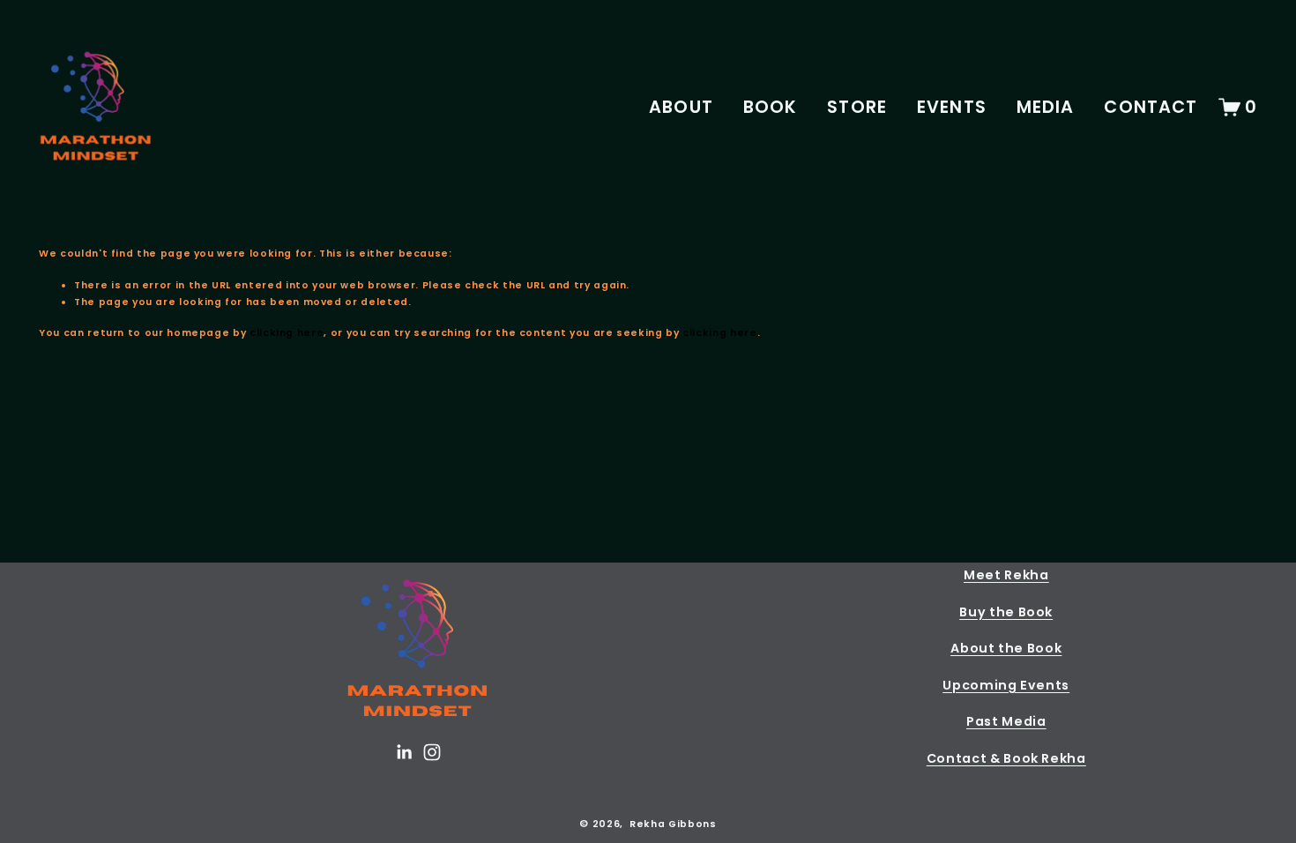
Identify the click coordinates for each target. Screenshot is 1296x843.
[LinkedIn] (404, 752)
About (681, 107)
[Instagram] (432, 752)
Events (952, 107)
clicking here (287, 332)
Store (857, 107)
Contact (1150, 107)
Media (1046, 107)
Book (770, 107)
